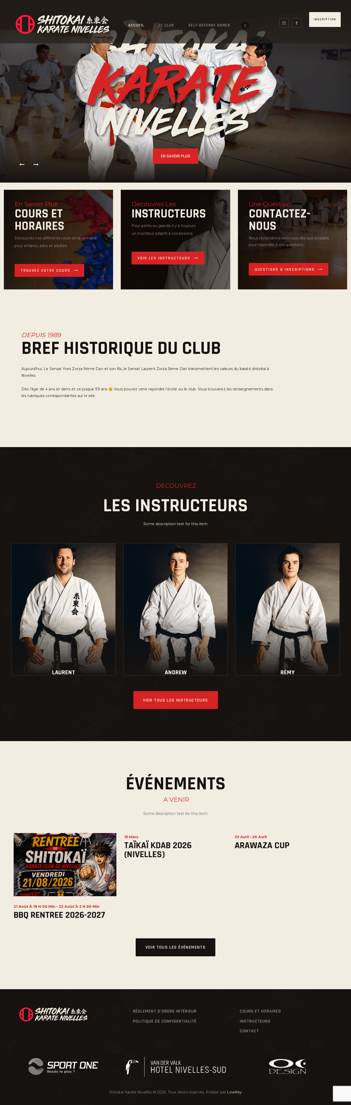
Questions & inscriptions (285, 269)
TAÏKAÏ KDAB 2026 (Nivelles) (158, 850)
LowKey (234, 1092)
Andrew (176, 672)
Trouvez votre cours (45, 270)
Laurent (63, 672)
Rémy (287, 672)
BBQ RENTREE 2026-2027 (59, 915)
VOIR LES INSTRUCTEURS (163, 258)
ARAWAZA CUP (262, 845)
